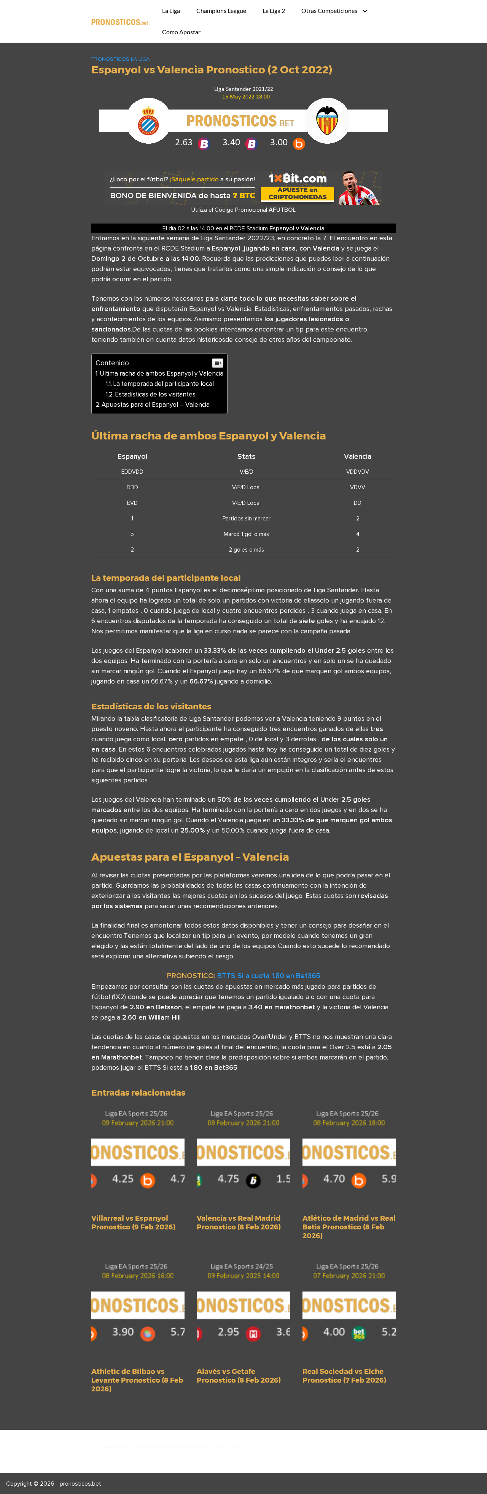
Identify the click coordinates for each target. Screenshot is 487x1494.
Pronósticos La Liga (120, 59)
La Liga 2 (274, 10)
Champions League (221, 10)
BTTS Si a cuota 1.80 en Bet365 (268, 975)
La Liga (171, 10)
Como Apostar (181, 31)
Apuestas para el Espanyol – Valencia (156, 404)
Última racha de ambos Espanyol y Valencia (161, 373)
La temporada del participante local (163, 383)
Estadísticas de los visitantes (155, 394)
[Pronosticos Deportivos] (119, 21)
